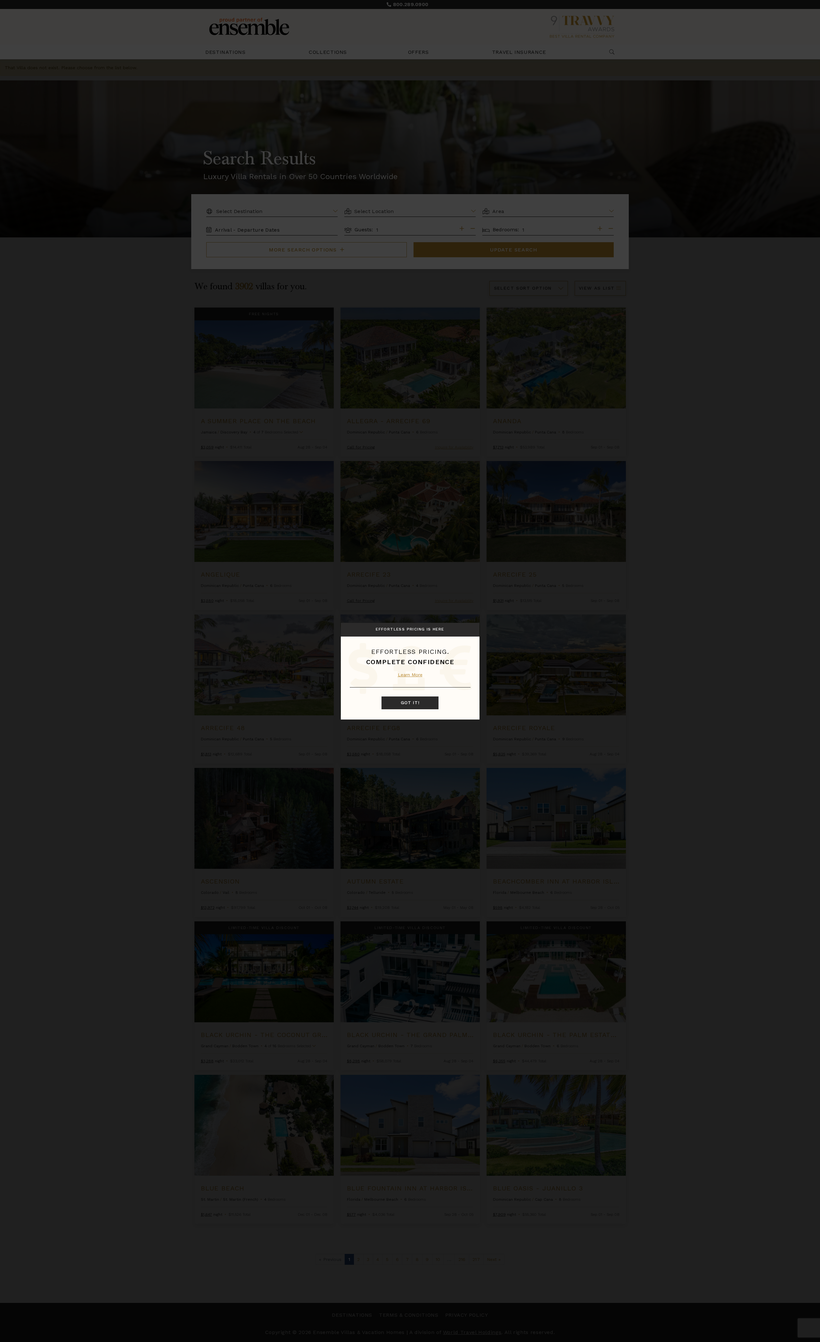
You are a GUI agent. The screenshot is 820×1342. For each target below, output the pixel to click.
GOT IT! (410, 702)
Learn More (410, 674)
